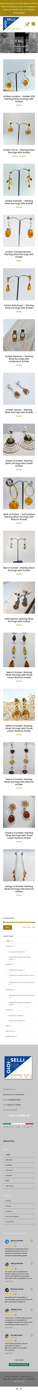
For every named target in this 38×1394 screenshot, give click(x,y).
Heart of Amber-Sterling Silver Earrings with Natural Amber (19, 782)
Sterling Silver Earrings (15, 970)
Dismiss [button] (22, 13)
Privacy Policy (10, 1222)
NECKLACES (9, 990)
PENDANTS (9, 1010)
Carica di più (19, 1360)
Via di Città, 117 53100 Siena (13, 1094)
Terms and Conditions (12, 1216)
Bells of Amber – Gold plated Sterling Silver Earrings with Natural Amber (19, 517)
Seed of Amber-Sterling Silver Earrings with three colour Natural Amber (19, 675)
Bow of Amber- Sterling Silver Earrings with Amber (19, 569)
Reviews (8, 1206)
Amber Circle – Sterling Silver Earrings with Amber (19, 151)
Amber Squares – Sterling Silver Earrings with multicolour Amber (19, 359)
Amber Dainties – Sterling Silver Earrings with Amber (19, 202)
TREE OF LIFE (9, 1031)
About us (8, 1201)
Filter (7, 927)
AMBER (8, 941)
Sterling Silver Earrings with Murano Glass (21, 975)
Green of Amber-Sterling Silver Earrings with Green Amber (19, 463)
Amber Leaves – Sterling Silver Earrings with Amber (19, 411)
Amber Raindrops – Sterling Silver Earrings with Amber (19, 306)
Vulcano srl (19, 1381)
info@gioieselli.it (14, 1100)
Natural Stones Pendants (16, 1021)
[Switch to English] (21, 1388)
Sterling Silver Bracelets (16, 952)
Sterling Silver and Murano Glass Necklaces (22, 995)
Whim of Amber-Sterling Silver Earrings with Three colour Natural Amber (19, 728)
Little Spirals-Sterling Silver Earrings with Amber (19, 620)
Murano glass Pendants (16, 1015)
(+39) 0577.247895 (13, 1105)
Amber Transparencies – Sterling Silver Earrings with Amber (19, 254)
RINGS (8, 1026)
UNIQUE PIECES (10, 1036)
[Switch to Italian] (17, 1388)
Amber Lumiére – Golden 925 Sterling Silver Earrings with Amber (19, 99)
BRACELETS (9, 946)
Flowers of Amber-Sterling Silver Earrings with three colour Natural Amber (19, 835)
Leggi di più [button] (9, 1281)
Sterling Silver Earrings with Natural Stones (22, 982)
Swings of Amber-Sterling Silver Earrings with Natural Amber (19, 889)
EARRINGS (9, 964)
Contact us (9, 1211)
